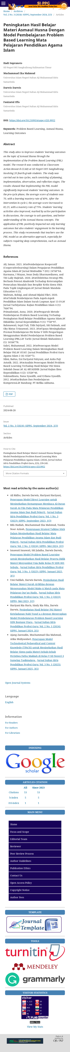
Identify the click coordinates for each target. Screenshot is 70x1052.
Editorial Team (18, 839)
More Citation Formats (17, 473)
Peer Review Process (22, 853)
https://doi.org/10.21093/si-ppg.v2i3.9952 (32, 120)
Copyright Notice (20, 890)
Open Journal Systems (17, 682)
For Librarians (12, 732)
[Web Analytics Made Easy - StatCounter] (35, 1022)
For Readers (11, 722)
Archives (18, 11)
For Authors (11, 727)
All (25, 787)
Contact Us (16, 875)
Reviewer (15, 846)
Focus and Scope (19, 831)
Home (6, 11)
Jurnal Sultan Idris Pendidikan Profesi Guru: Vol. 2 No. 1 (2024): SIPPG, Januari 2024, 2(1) (35, 626)
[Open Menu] (3, 3)
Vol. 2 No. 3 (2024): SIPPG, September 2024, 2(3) (27, 14)
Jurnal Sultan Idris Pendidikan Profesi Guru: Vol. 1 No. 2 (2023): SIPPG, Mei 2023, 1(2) (35, 597)
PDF (10, 394)
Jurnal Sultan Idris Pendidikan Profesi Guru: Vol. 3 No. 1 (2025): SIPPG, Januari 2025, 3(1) (36, 571)
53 (25, 792)
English (9, 702)
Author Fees (17, 897)
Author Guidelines (20, 860)
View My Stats (35, 1026)
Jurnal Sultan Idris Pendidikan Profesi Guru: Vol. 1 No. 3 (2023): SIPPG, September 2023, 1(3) (36, 516)
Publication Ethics (20, 868)
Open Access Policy (21, 882)
